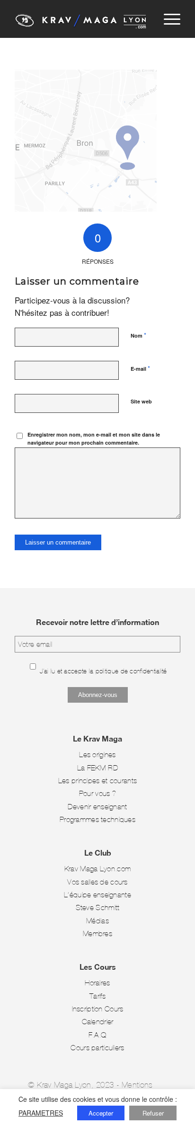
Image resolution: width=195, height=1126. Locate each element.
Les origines (97, 755)
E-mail (140, 368)
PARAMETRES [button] (40, 1112)
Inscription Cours (98, 1009)
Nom (138, 335)
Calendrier (98, 1022)
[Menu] (167, 19)
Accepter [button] (101, 1112)
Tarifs (97, 996)
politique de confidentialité (131, 671)
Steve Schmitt (98, 907)
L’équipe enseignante (97, 895)
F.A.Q (97, 1035)
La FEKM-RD (97, 768)
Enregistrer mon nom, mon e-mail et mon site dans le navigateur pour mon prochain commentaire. (93, 438)
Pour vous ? (97, 793)
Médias (97, 921)
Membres (97, 933)
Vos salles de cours (97, 882)
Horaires (97, 983)
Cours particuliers (97, 1048)
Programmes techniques (97, 819)
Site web (141, 401)
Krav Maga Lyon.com (97, 869)
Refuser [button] (153, 1112)
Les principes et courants (97, 781)
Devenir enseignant (97, 807)
